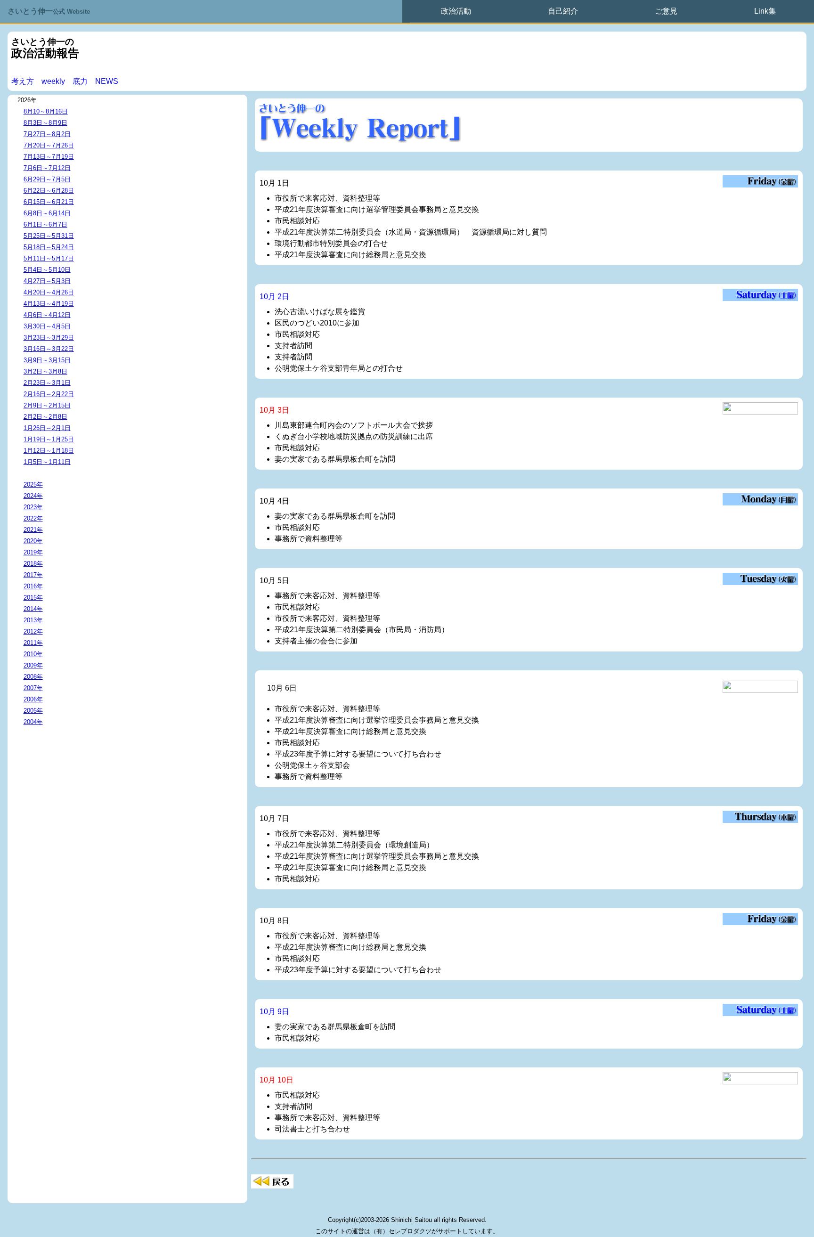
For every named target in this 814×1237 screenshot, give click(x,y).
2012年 (33, 631)
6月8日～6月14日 (47, 213)
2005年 (33, 710)
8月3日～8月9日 (45, 122)
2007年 (33, 688)
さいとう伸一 (49, 11)
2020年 (33, 541)
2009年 (33, 665)
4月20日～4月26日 (49, 292)
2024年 (33, 495)
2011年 (33, 642)
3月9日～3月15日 (47, 360)
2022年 (33, 518)
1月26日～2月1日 (47, 427)
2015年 (33, 597)
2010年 (33, 654)
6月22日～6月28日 (49, 190)
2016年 (33, 586)
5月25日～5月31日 (49, 235)
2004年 (33, 721)
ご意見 (666, 11)
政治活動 (456, 11)
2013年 (33, 620)
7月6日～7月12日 (47, 167)
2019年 (33, 552)
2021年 (33, 529)
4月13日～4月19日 (49, 303)
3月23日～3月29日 (49, 337)
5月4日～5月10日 (47, 269)
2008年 (33, 676)
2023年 (33, 507)
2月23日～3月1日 (47, 382)
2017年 (33, 574)
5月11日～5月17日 (49, 258)
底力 (80, 81)
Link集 (765, 11)
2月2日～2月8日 (45, 416)
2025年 (33, 484)
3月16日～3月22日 (49, 348)
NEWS (106, 81)
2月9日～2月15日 (47, 405)
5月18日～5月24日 (49, 247)
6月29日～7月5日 (47, 179)
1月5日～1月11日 (47, 461)
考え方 (22, 81)
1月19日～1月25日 (49, 439)
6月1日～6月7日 (45, 224)
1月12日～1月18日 (49, 450)
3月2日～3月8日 (45, 371)
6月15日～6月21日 (49, 201)
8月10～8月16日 (46, 111)
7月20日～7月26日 (49, 145)
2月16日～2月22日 (49, 394)
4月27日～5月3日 (47, 281)
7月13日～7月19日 (49, 156)
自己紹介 (563, 11)
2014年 (33, 608)
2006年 (33, 699)
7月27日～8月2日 (47, 134)
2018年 (33, 563)
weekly (53, 81)
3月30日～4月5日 (47, 326)
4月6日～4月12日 (47, 314)
